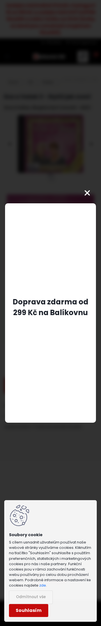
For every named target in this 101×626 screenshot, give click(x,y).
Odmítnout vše (31, 597)
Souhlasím (29, 610)
